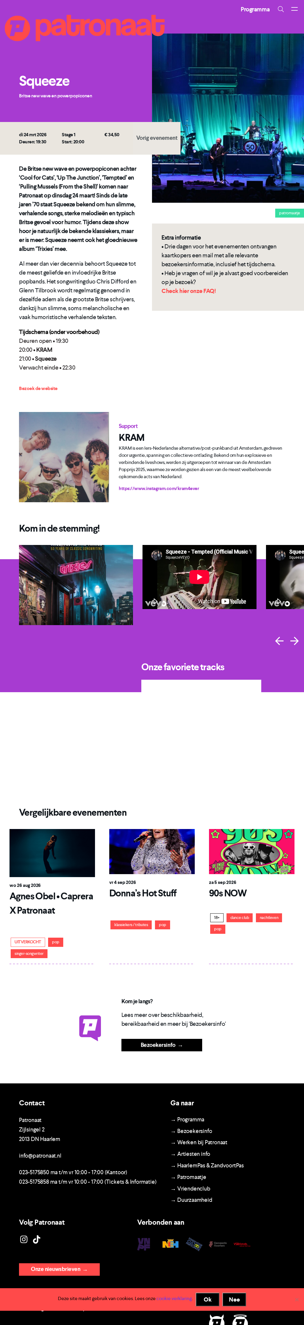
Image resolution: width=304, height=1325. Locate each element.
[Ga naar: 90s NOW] (251, 851)
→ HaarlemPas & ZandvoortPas (207, 1165)
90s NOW (228, 893)
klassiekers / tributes (131, 924)
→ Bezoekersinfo (191, 1131)
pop (55, 941)
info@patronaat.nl (40, 1155)
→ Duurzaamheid (191, 1200)
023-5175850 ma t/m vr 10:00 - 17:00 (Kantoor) (73, 1172)
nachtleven (269, 917)
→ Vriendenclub (190, 1188)
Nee (234, 1299)
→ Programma (187, 1119)
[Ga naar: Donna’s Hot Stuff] (152, 851)
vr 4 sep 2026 (122, 882)
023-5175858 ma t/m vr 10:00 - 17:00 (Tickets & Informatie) (87, 1181)
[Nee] (297, 1299)
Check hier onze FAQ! (189, 291)
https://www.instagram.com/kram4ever (159, 488)
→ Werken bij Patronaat (198, 1142)
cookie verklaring (174, 1298)
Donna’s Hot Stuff (142, 893)
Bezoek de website (38, 388)
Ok (208, 1299)
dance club (239, 917)
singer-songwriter (29, 953)
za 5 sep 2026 (222, 882)
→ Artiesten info (190, 1154)
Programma (255, 9)
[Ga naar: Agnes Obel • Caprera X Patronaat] (52, 852)
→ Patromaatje (188, 1177)
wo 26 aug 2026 (25, 885)
